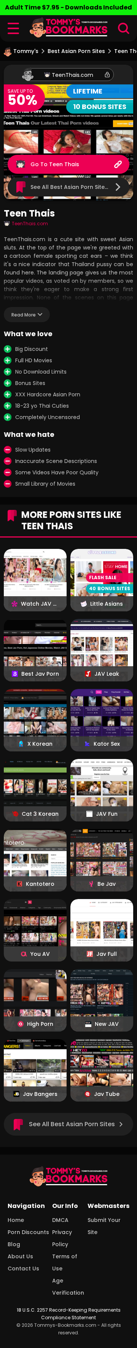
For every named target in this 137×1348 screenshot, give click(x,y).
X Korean (40, 744)
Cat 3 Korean (40, 814)
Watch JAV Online (40, 604)
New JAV (107, 1024)
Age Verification (68, 1287)
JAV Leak (106, 674)
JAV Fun (107, 814)
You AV (40, 954)
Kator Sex (107, 744)
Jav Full (106, 954)
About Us (20, 1256)
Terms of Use (64, 1262)
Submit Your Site (104, 1226)
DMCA (60, 1220)
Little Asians (106, 604)
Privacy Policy (62, 1238)
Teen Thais (64, 164)
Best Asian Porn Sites (76, 51)
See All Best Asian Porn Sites (72, 1124)
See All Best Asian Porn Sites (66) (75, 187)
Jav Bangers (40, 1094)
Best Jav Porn (40, 674)
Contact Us (23, 1268)
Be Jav (106, 884)
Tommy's (25, 51)
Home (16, 1220)
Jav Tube (106, 1094)
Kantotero (40, 884)
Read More (23, 315)
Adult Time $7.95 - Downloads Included (68, 7)
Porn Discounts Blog (28, 1238)
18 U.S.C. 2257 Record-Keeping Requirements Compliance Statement (69, 1314)
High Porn (40, 1024)
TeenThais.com (72, 75)
